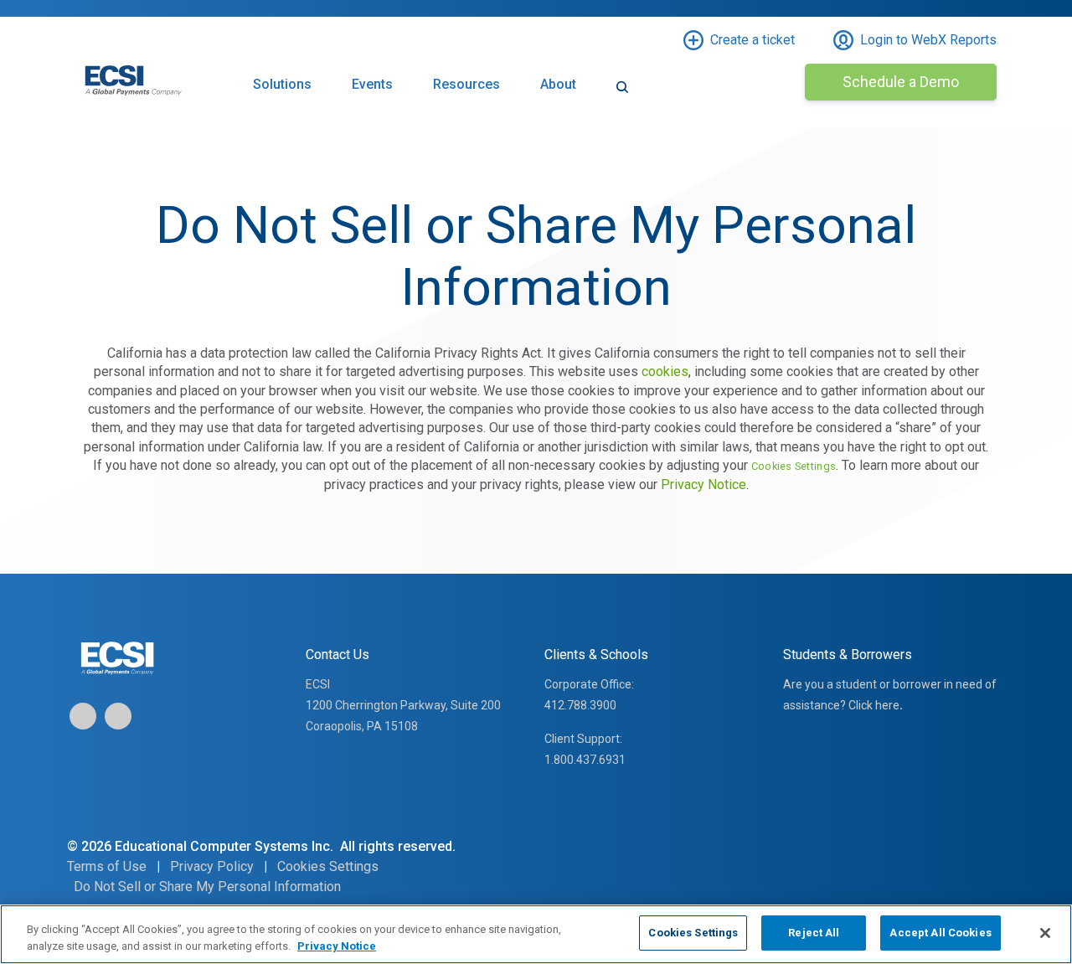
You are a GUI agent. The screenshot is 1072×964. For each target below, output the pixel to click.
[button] (282, 97)
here (887, 705)
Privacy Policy (212, 866)
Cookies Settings (693, 932)
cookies (665, 371)
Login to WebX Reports (928, 40)
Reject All (813, 932)
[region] (536, 934)
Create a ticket (752, 40)
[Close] (1045, 933)
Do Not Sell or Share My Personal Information (207, 886)
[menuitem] (622, 97)
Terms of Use (107, 866)
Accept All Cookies (940, 932)
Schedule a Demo (901, 81)
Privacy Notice (703, 484)
